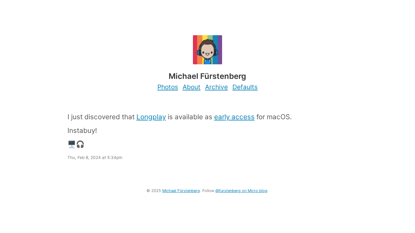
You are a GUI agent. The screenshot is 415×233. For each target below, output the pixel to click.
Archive (216, 87)
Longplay (151, 117)
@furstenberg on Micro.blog (241, 190)
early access (234, 117)
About (192, 87)
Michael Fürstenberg (181, 190)
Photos (167, 87)
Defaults (245, 87)
